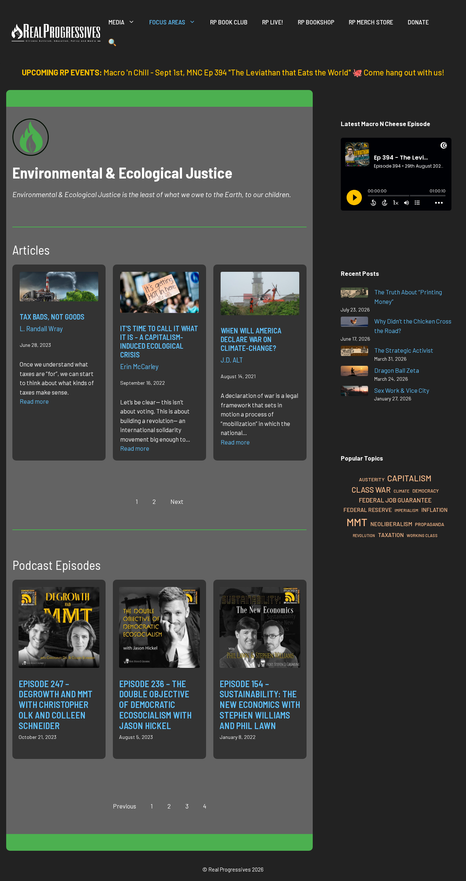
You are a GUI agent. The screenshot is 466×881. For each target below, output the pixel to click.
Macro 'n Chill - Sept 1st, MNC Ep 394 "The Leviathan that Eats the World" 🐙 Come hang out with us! (274, 72)
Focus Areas (167, 22)
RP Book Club (229, 22)
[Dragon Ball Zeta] (354, 372)
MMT (357, 522)
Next (176, 501)
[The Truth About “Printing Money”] (354, 293)
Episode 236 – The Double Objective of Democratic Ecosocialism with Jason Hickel (155, 704)
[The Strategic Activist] (354, 352)
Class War (371, 489)
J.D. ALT (232, 359)
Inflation (434, 509)
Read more (34, 401)
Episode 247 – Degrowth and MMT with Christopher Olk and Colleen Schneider (55, 704)
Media (116, 22)
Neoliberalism (391, 524)
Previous (124, 806)
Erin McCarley (139, 366)
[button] (112, 44)
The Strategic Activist (403, 350)
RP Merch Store (371, 22)
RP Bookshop (316, 22)
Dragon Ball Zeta (396, 370)
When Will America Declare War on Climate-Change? (251, 339)
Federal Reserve (367, 509)
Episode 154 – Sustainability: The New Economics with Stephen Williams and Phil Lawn (260, 704)
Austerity (371, 479)
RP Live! (272, 22)
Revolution (364, 535)
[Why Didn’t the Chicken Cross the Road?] (354, 323)
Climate (402, 491)
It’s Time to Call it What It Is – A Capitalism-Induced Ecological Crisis (159, 341)
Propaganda (429, 524)
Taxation (391, 534)
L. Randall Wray (41, 328)
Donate (418, 22)
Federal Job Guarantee (395, 500)
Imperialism (406, 510)
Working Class (422, 535)
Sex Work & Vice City (401, 390)
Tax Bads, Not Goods (52, 316)
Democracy (425, 491)
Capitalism (409, 478)
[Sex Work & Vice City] (354, 392)
